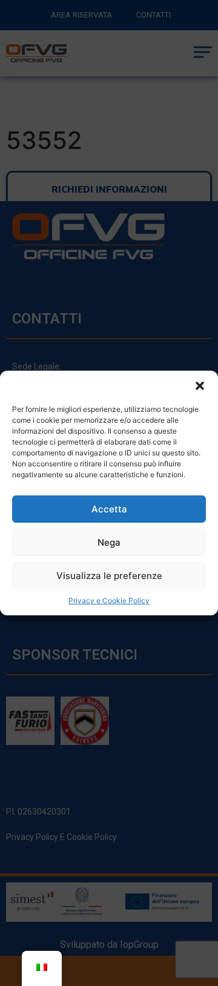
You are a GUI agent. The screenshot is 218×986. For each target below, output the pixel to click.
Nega (109, 542)
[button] (200, 386)
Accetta (109, 509)
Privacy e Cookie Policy (109, 600)
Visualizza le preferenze (109, 575)
